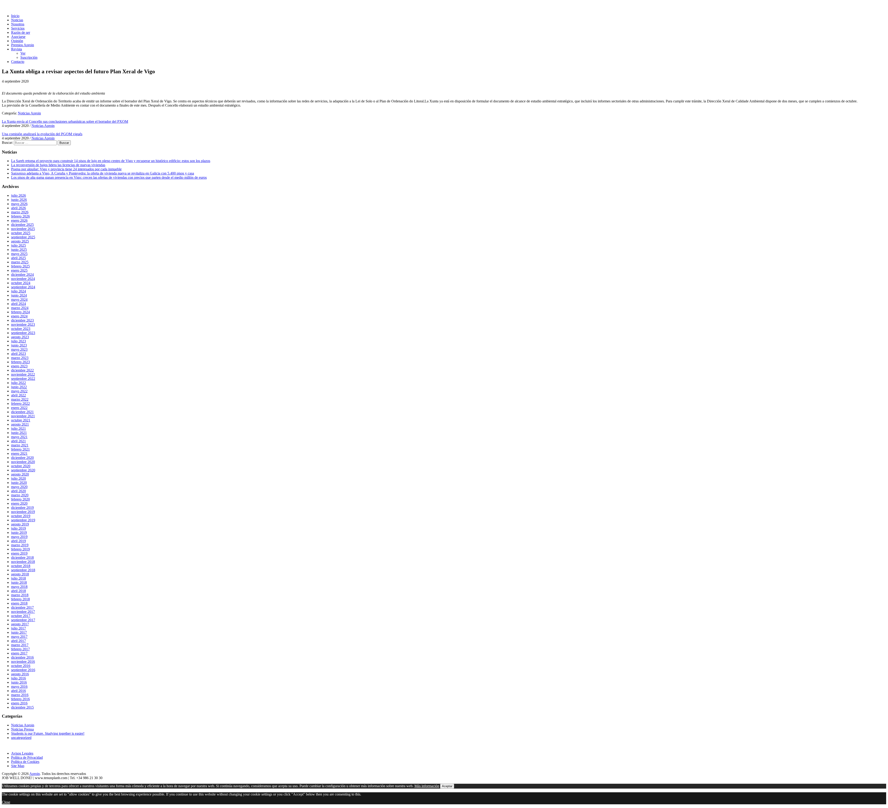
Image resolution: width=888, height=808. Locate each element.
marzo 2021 (19, 445)
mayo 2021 (19, 437)
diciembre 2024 (22, 275)
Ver (22, 53)
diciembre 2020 (22, 458)
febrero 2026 (20, 216)
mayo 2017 (19, 637)
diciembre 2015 (22, 707)
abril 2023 (18, 354)
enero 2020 (19, 503)
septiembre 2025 (23, 237)
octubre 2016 (20, 666)
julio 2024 (18, 291)
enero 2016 (19, 703)
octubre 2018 (20, 566)
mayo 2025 (19, 254)
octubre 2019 (20, 516)
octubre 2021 (20, 420)
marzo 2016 (19, 695)
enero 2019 (19, 553)
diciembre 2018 (22, 557)
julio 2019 (18, 528)
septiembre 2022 (23, 379)
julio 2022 (18, 383)
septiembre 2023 (23, 333)
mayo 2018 (19, 587)
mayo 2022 (19, 391)
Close (6, 802)
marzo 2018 (19, 595)
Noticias (17, 20)
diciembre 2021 (22, 412)
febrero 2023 (20, 362)
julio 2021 (18, 428)
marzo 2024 (19, 308)
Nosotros (17, 24)
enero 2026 (19, 220)
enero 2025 (19, 270)
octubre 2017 (20, 616)
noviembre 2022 (23, 374)
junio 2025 (19, 250)
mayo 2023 (19, 349)
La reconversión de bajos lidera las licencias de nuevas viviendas (58, 165)
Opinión (17, 41)
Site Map (17, 766)
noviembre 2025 (23, 229)
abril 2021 (18, 441)
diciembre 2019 (22, 508)
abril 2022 (18, 395)
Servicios (18, 28)
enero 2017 (19, 653)
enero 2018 (19, 603)
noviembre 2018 (23, 562)
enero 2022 (19, 408)
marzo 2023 (19, 358)
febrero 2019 (20, 549)
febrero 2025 (20, 266)
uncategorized (21, 738)
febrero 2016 (20, 699)
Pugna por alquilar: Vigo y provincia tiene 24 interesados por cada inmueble (66, 169)
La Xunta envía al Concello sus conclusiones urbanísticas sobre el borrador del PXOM (65, 121)
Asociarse (18, 37)
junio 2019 (19, 533)
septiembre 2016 (23, 670)
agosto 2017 (20, 624)
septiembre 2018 (23, 570)
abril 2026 (18, 208)
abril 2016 (18, 691)
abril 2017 (18, 641)
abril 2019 (18, 541)
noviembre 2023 (23, 324)
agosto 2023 (20, 337)
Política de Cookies (25, 762)
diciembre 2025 (22, 225)
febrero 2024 (20, 312)
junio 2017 (19, 632)
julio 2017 (18, 628)
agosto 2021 (20, 424)
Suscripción (28, 57)
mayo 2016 (19, 686)
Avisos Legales (22, 753)
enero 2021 (19, 453)
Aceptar (447, 786)
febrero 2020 (20, 499)
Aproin (34, 774)
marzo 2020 (19, 495)
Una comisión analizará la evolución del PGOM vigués (42, 134)
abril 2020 (18, 491)
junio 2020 (19, 483)
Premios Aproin (22, 45)
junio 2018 (19, 582)
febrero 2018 (20, 599)
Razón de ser (20, 32)
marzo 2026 (19, 212)
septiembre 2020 (23, 470)
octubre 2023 (20, 329)
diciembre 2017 (22, 607)
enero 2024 (19, 316)
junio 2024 (19, 295)
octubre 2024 (20, 283)
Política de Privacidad (27, 757)
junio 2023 (19, 345)
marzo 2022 (19, 399)
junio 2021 (19, 433)
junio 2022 (19, 387)
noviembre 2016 (23, 662)
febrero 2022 (20, 404)
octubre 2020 (20, 466)
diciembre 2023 (22, 320)
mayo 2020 (19, 487)
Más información (426, 786)
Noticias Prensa (22, 729)
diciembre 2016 (22, 657)
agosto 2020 (20, 474)
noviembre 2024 (23, 279)
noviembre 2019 (23, 512)
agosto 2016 (20, 674)
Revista (16, 49)
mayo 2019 (19, 537)
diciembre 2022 (22, 370)
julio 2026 (18, 195)
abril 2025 (18, 258)
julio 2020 (18, 478)
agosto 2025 (20, 241)
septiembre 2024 (23, 287)
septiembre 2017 (23, 620)
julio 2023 (18, 341)
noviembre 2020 (23, 462)
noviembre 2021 (23, 416)
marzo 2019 (19, 545)
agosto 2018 (20, 574)
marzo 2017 (19, 645)
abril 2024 (18, 304)
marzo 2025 (19, 262)
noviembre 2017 (23, 612)
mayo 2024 (19, 299)
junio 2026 (19, 200)
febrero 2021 (20, 449)
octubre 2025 (20, 233)
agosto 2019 (20, 524)
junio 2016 (19, 682)
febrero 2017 (20, 649)
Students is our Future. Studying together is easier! (47, 733)
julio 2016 (18, 678)
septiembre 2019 (23, 520)
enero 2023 (19, 366)
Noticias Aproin (29, 113)
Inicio (15, 16)
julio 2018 (18, 578)
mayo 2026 (19, 204)
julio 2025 (18, 245)
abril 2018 (18, 591)
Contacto (17, 62)
